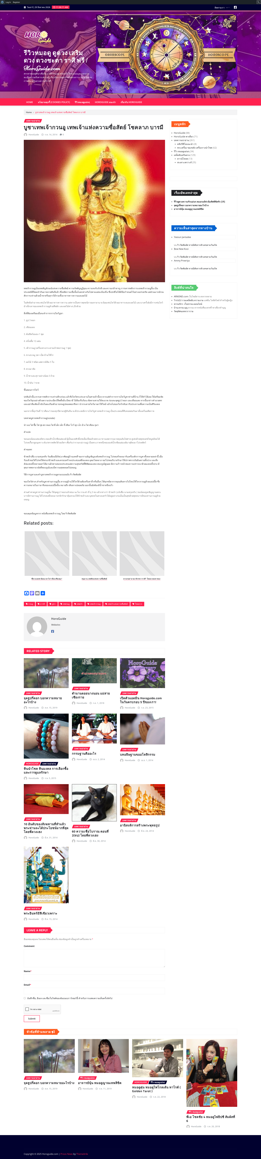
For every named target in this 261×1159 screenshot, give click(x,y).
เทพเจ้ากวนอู (95, 604)
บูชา (54, 604)
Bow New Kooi (181, 248)
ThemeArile (82, 1153)
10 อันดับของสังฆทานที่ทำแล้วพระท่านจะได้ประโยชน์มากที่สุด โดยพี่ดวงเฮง (46, 828)
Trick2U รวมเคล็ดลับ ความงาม (188, 300)
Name (28, 971)
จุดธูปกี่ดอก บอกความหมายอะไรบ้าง (43, 700)
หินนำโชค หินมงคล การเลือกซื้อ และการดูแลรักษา (46, 770)
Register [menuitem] (16, 2)
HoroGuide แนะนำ (105, 102)
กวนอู (30, 604)
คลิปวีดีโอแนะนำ (185, 144)
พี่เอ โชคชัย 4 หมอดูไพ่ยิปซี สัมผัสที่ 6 (210, 1119)
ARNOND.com (181, 296)
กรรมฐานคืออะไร (84, 753)
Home (29, 102)
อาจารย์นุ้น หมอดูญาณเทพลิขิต (189, 208)
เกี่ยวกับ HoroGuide (131, 102)
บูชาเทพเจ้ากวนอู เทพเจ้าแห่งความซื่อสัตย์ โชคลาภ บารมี (60, 112)
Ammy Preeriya (182, 260)
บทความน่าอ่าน (181, 140)
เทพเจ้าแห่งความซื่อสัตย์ (118, 604)
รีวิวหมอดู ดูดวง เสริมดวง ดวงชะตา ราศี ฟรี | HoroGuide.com (56, 60)
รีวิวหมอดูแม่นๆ (82, 102)
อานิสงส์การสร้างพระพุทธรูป (140, 825)
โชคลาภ (138, 604)
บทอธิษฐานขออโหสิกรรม (137, 754)
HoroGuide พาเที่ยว (183, 136)
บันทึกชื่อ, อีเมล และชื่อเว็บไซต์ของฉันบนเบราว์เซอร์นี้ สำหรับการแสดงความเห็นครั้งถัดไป (69, 998)
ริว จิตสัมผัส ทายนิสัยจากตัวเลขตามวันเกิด (197, 244)
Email (27, 984)
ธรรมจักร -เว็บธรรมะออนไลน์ (188, 303)
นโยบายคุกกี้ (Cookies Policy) (54, 102)
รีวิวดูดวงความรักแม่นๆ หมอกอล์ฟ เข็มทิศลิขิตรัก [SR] (199, 201)
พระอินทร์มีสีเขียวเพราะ (40, 913)
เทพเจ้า (80, 604)
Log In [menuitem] (8, 2)
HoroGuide (34, 134)
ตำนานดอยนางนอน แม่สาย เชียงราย (91, 695)
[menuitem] (2, 2)
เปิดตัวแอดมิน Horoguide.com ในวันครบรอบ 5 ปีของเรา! (141, 700)
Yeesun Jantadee (182, 237)
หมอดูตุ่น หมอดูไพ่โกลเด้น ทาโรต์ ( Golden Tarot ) (156, 1089)
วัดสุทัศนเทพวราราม (183, 311)
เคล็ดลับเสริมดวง (182, 155)
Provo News (66, 1153)
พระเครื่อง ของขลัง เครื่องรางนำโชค (194, 147)
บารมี (42, 604)
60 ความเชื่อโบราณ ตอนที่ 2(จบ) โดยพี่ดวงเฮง (90, 833)
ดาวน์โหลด (182, 158)
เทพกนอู (66, 604)
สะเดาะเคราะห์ (184, 162)
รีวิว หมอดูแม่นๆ (181, 151)
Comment (29, 946)
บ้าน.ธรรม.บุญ (181, 307)
